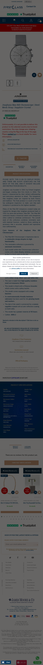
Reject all (34, 273)
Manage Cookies (11, 273)
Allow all (23, 273)
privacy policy (16, 268)
